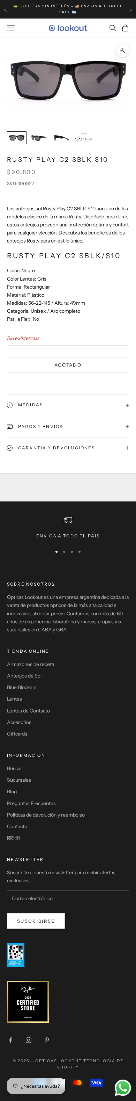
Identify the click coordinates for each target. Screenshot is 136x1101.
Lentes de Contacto (28, 711)
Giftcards (17, 734)
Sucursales (19, 780)
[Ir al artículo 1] (17, 137)
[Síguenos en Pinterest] (46, 1040)
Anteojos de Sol (24, 676)
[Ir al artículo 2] (39, 137)
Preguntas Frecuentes (31, 803)
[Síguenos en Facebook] (10, 1040)
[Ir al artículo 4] (83, 137)
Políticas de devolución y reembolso (46, 815)
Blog (12, 791)
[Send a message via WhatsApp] (123, 1088)
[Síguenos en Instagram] (28, 1040)
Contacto (17, 826)
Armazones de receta (30, 664)
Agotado (68, 365)
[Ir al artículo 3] (61, 137)
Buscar (14, 768)
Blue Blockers (22, 687)
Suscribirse (36, 921)
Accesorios (19, 722)
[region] (68, 527)
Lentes (14, 699)
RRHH (13, 838)
